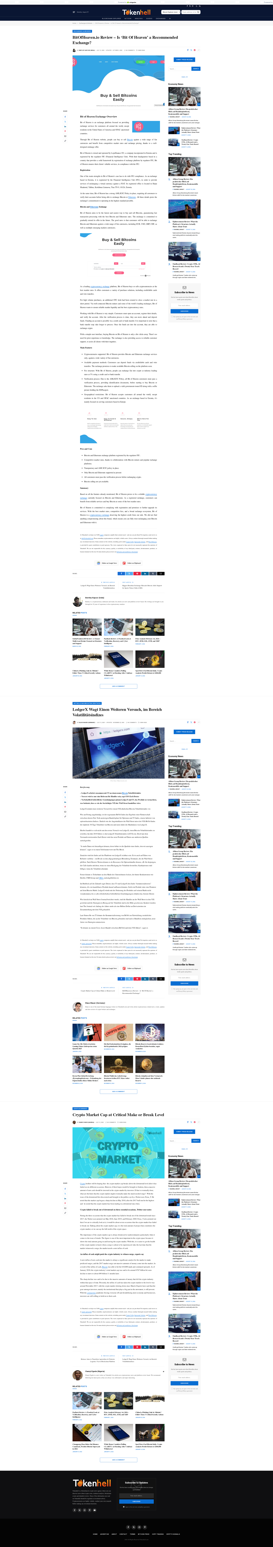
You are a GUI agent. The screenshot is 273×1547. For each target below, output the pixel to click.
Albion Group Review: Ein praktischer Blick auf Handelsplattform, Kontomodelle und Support (183, 111)
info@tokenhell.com (87, 538)
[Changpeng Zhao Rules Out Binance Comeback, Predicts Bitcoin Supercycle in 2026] (87, 1432)
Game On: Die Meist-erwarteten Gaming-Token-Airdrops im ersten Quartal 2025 (85, 1046)
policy (141, 1507)
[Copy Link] (65, 141)
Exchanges (161, 18)
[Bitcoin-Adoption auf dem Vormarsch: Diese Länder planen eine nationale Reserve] (150, 1064)
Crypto (82, 1183)
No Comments (130, 50)
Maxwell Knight (175, 117)
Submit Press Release (184, 59)
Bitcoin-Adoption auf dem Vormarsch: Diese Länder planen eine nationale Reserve (149, 1078)
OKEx (101, 878)
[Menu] (74, 12)
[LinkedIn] (65, 126)
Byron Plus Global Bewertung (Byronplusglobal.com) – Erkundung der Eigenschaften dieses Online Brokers (87, 1078)
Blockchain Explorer (111, 18)
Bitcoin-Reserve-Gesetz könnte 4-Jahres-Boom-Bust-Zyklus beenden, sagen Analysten (149, 1046)
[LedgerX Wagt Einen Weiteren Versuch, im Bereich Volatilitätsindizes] (119, 753)
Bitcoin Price (143, 1534)
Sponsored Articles (139, 542)
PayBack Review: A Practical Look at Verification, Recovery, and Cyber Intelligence (117, 641)
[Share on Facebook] (187, 50)
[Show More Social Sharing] (198, 50)
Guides (149, 18)
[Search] (199, 6)
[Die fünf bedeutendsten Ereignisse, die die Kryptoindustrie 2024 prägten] (118, 1032)
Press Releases (152, 542)
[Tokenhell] (136, 12)
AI (170, 18)
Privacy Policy (182, 319)
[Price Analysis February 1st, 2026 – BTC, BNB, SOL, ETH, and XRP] (150, 627)
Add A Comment (118, 686)
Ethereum (132, 197)
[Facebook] (65, 117)
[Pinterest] (65, 131)
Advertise (104, 1534)
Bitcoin (130, 139)
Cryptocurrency (80, 1108)
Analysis (139, 18)
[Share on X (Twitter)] (191, 50)
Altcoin (128, 18)
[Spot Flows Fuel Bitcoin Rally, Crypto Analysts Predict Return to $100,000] (150, 659)
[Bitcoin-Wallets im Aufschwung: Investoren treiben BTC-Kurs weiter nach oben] (118, 1064)
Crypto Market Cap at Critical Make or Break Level (98, 991)
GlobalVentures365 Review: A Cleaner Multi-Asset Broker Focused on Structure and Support (87, 641)
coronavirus (91, 1292)
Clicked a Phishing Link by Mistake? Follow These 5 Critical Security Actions (87, 672)
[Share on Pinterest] (194, 50)
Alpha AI (184, 77)
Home (95, 1534)
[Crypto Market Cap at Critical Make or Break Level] (119, 1152)
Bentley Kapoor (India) (87, 50)
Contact (123, 1534)
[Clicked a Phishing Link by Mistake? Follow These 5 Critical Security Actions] (87, 659)
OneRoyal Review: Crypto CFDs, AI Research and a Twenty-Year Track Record (190, 142)
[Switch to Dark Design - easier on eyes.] (196, 6)
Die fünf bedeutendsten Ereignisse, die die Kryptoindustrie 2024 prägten (117, 1045)
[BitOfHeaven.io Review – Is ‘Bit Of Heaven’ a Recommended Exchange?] (119, 80)
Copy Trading (158, 1534)
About (114, 1534)
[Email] (65, 136)
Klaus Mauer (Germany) (87, 722)
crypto (102, 535)
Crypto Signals (173, 1534)
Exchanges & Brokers (82, 31)
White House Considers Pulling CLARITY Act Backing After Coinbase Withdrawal (118, 673)
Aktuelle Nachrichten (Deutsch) (87, 703)
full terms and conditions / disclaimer (127, 552)
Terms (132, 1534)
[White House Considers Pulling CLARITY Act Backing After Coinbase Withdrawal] (118, 659)
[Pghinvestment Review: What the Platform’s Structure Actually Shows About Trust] (174, 130)
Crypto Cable (130, 542)
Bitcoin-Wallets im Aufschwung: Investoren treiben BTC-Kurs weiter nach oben (117, 1078)
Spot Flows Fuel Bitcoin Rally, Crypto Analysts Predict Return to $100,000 (148, 672)
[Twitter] (65, 122)
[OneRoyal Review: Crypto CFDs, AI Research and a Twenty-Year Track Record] (174, 142)
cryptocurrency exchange (100, 286)
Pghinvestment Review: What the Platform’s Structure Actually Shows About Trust (191, 130)
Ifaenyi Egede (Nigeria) (86, 1122)
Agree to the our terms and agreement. (137, 1507)
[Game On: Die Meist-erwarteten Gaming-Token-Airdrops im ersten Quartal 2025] (87, 1032)
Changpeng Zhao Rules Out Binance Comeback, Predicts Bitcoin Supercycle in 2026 (86, 1446)
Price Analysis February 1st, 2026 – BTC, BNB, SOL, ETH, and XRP (147, 640)
